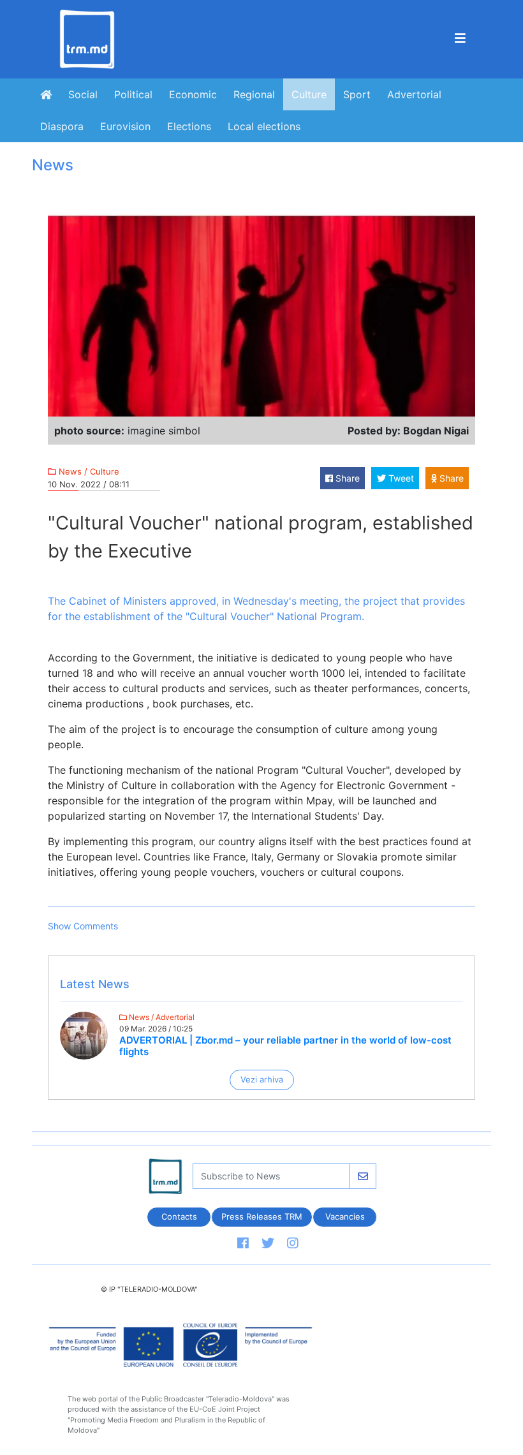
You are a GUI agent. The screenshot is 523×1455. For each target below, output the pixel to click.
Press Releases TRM (261, 1216)
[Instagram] (292, 1243)
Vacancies (344, 1216)
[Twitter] (268, 1243)
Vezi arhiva (261, 1079)
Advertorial (414, 94)
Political (133, 94)
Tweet (400, 478)
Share (346, 478)
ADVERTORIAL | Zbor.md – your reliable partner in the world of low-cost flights (285, 1046)
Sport (357, 94)
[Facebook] (243, 1243)
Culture (309, 94)
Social (83, 94)
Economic (193, 94)
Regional (254, 94)
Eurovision (125, 126)
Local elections (264, 126)
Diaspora (62, 126)
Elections (189, 126)
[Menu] (460, 39)
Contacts (178, 1216)
